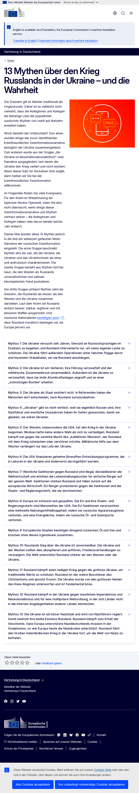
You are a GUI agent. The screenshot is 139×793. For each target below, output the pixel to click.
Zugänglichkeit (77, 748)
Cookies (92, 741)
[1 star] (6, 662)
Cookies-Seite (102, 770)
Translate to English (25, 40)
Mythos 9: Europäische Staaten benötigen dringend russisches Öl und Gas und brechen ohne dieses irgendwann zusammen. (64, 532)
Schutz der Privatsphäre (19, 748)
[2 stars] (9, 662)
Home (10, 60)
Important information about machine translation (68, 40)
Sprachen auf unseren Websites (62, 741)
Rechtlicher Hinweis (51, 748)
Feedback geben (52, 663)
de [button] (115, 13)
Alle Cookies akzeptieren (33, 784)
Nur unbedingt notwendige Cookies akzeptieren (91, 784)
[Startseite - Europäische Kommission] (14, 12)
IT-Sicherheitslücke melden (20, 741)
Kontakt (101, 735)
